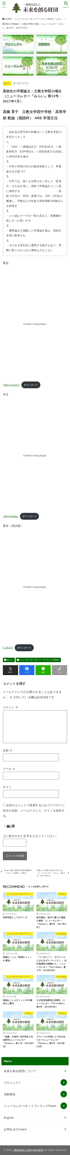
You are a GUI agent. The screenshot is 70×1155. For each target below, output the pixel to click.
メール (9, 768)
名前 (8, 750)
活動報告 (10, 1094)
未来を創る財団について (20, 1071)
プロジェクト (12, 1082)
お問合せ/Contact (15, 1129)
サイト (7, 787)
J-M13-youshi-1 (11, 385)
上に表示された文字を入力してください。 (31, 836)
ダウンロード (31, 385)
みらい (7, 83)
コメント (10, 707)
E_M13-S (8, 647)
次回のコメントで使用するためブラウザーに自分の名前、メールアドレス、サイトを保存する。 (34, 810)
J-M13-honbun (10, 516)
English (9, 1117)
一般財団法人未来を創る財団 (27, 1150)
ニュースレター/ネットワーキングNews (39, 660)
